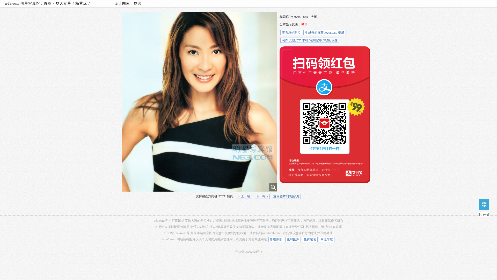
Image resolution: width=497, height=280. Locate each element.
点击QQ (330, 227)
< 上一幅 (244, 196)
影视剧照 (276, 239)
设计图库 (122, 3)
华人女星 (64, 3)
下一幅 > (262, 196)
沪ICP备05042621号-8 (248, 252)
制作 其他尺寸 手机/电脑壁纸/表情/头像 (310, 40)
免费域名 (310, 239)
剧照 (138, 3)
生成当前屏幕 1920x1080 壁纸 (324, 32)
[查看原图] (273, 187)
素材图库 (293, 239)
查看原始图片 (291, 32)
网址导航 (326, 239)
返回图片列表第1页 (286, 196)
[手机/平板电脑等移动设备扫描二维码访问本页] (484, 204)
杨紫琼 (81, 3)
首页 (48, 3)
